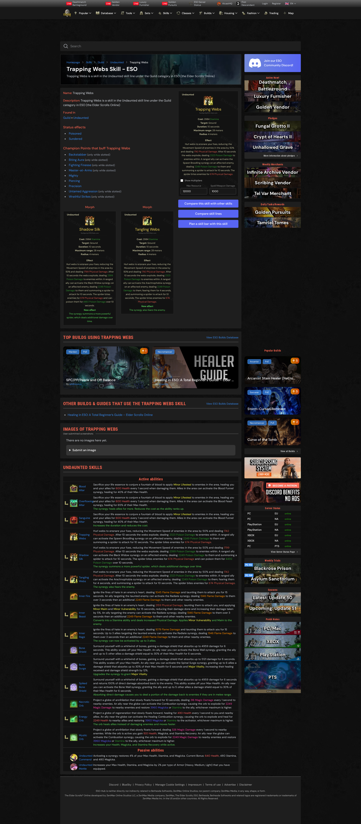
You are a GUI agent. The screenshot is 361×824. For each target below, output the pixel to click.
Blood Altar (82, 488)
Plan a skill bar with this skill (208, 224)
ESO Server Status (200, 4)
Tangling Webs (147, 229)
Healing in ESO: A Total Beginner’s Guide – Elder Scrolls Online (110, 415)
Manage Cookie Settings (170, 784)
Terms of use (213, 784)
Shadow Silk (89, 229)
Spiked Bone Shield (83, 687)
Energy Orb (83, 718)
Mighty (73, 176)
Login (265, 3)
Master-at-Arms (81, 170)
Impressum (195, 784)
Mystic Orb (83, 737)
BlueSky (126, 784)
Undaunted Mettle (84, 766)
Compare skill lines (208, 214)
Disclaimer (245, 784)
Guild (101, 62)
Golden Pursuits (170, 4)
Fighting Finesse (80, 165)
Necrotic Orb (84, 703)
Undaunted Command (84, 757)
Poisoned (75, 133)
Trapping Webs (208, 109)
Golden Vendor (113, 4)
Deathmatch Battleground (76, 4)
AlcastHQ (227, 3)
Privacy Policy (143, 784)
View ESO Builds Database (222, 337)
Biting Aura (77, 160)
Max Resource (194, 185)
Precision (75, 186)
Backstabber (78, 155)
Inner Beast (82, 614)
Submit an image (84, 450)
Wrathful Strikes (80, 197)
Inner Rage (82, 635)
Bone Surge (82, 666)
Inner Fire (84, 596)
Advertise (230, 784)
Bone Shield (82, 649)
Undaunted (117, 62)
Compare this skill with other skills (208, 203)
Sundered (75, 139)
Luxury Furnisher (141, 4)
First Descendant (248, 4)
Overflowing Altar (84, 503)
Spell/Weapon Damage (223, 185)
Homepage (73, 62)
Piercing (74, 181)
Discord (113, 784)
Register (276, 3)
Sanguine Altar (84, 519)
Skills (89, 62)
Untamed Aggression (83, 191)
